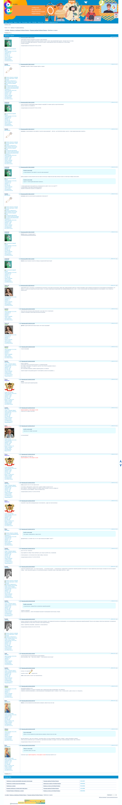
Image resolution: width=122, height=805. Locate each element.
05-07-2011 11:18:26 (30, 258)
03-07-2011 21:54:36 (30, 102)
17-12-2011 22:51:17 (31, 426)
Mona (6, 700)
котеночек (7, 37)
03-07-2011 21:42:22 (30, 64)
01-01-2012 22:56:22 (31, 745)
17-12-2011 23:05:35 (31, 500)
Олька (6, 379)
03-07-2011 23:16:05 (30, 232)
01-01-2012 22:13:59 (31, 729)
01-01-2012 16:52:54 (31, 686)
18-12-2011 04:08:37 (31, 566)
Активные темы (8, 24)
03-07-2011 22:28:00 (30, 167)
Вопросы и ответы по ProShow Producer (51, 790)
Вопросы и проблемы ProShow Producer (19, 30)
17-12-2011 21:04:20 (31, 379)
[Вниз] (121, 466)
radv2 (6, 653)
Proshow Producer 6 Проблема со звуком (15, 790)
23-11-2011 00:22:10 (30, 285)
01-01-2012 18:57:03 (31, 700)
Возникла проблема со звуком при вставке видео (17, 788)
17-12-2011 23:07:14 (31, 548)
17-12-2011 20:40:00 (31, 361)
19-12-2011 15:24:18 (31, 668)
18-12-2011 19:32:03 (31, 619)
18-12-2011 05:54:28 (31, 601)
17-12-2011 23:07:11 (31, 529)
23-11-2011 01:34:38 (31, 346)
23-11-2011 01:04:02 (31, 309)
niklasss (6, 686)
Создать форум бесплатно (112, 797)
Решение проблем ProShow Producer (38, 30)
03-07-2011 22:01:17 (30, 129)
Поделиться (23, 37)
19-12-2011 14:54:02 (31, 653)
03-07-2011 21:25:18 (30, 37)
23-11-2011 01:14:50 (31, 323)
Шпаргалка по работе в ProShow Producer (52, 783)
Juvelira (6, 361)
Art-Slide (7, 30)
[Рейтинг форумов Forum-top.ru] (21, 803)
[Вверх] (121, 462)
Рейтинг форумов (102, 797)
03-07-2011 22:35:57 (30, 194)
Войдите (12, 27)
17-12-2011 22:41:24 (31, 407)
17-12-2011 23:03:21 (31, 482)
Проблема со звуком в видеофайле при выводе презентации (19, 781)
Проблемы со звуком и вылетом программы (16, 783)
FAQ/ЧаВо (34, 22)
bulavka (6, 64)
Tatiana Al (7, 285)
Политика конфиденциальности (51, 22)
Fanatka (6, 566)
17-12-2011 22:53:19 (31, 454)
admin (6, 425)
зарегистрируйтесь (20, 27)
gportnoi (6, 308)
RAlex (6, 529)
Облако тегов (40, 22)
